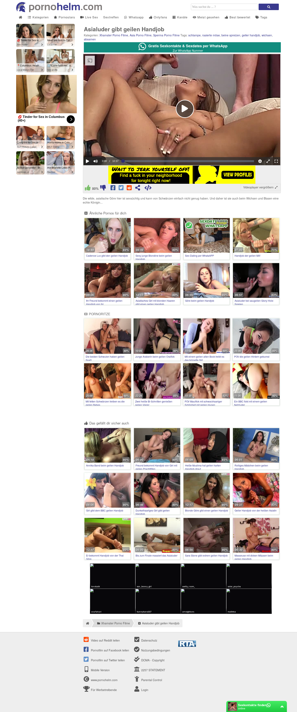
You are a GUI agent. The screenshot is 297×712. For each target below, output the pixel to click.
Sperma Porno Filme (166, 35)
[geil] (87, 189)
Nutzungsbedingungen (155, 650)
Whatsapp (136, 17)
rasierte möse (211, 35)
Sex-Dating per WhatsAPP (199, 255)
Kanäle (181, 17)
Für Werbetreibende (103, 690)
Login (144, 690)
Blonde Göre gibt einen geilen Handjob (206, 510)
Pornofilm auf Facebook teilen (109, 650)
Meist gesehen (207, 17)
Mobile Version (100, 670)
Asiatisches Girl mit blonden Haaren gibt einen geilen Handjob (155, 302)
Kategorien (40, 17)
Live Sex (91, 17)
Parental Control (151, 680)
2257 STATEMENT (152, 670)
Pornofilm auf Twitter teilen (107, 660)
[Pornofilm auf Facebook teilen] (113, 189)
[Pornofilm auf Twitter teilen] (121, 189)
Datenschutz (148, 640)
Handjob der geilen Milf (247, 255)
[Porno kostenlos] (60, 11)
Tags (263, 17)
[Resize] (268, 161)
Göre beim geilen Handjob (199, 300)
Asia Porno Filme (141, 35)
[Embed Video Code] (148, 189)
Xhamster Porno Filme (113, 35)
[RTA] (187, 646)
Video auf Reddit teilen (105, 640)
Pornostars (66, 17)
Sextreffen (111, 17)
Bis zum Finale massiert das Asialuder (156, 555)
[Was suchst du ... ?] (269, 7)
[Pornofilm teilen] (137, 189)
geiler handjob (251, 35)
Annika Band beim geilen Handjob (105, 465)
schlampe (194, 35)
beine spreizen (230, 35)
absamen (90, 39)
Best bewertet (239, 17)
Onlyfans (160, 17)
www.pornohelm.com (104, 680)
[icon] (20, 17)
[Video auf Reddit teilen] (129, 189)
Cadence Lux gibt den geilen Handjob (107, 255)
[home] (87, 623)
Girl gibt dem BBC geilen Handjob (104, 510)
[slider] (102, 149)
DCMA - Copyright (152, 660)
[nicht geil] (103, 189)
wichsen (267, 35)
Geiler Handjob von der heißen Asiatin (256, 510)
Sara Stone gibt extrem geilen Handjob (206, 555)
